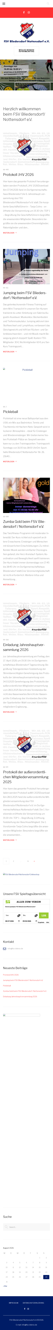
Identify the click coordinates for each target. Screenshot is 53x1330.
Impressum (13, 1303)
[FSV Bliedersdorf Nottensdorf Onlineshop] (21, 874)
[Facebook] (24, 12)
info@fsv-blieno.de (29, 1325)
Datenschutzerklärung (33, 1303)
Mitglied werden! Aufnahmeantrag (26, 50)
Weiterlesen (26, 78)
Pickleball (26, 70)
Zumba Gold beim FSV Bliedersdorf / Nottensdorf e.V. (25, 991)
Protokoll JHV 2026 (18, 175)
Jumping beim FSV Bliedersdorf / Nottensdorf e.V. (23, 980)
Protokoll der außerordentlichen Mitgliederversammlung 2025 (26, 777)
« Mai (5, 1286)
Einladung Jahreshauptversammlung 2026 (20, 996)
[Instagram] (29, 12)
